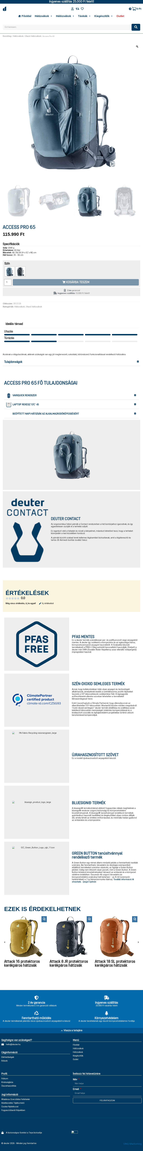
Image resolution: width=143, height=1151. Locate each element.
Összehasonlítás (8, 1086)
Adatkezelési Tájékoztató (12, 1103)
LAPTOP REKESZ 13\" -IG (26, 404)
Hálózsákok (63, 16)
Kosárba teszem (77, 282)
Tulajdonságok (13, 362)
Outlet (120, 16)
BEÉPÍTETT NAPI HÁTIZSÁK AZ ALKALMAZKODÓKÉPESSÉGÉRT (46, 414)
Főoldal (26, 16)
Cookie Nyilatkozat (9, 1106)
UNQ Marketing (132, 1143)
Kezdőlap (7, 36)
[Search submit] (136, 27)
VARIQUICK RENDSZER (25, 395)
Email (76, 1089)
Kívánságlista (7, 1082)
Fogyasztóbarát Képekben (13, 1110)
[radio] (10, 271)
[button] (71, 362)
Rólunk (4, 1061)
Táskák (82, 16)
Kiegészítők (101, 16)
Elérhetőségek (7, 1057)
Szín (7, 263)
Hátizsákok (42, 16)
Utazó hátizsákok (33, 36)
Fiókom (4, 1078)
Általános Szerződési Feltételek (15, 1099)
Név (75, 1079)
